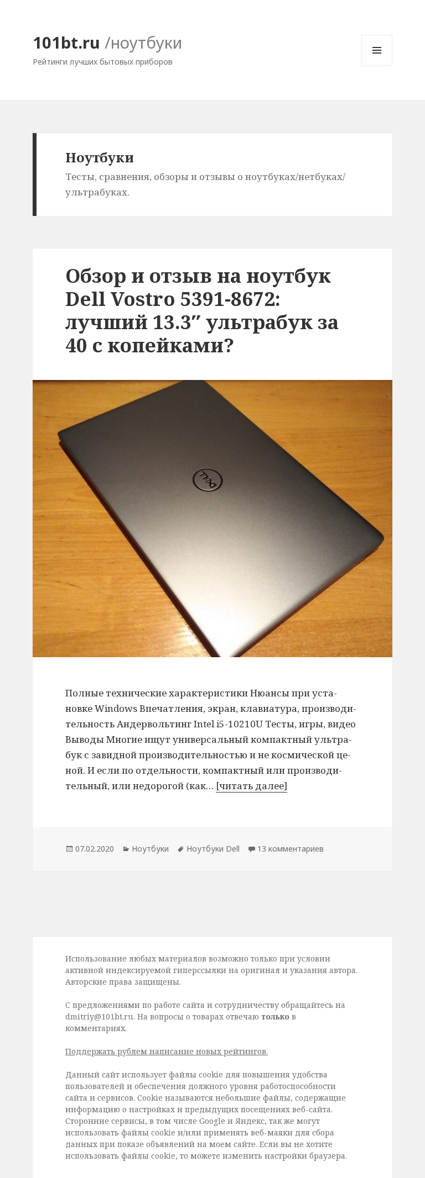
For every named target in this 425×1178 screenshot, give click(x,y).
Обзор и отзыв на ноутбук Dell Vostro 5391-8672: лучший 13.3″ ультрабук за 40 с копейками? (202, 310)
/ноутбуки (143, 42)
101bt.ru (66, 42)
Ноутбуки (150, 848)
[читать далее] (251, 785)
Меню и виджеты (377, 65)
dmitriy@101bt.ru (99, 1016)
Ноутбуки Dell (213, 848)
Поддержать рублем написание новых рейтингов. (166, 1051)
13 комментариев (290, 848)
